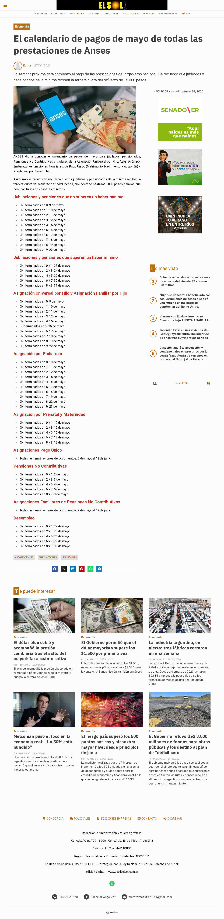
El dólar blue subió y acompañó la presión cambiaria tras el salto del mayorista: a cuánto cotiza (39, 651)
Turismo (94, 13)
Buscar (42, 13)
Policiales (76, 13)
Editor (27, 65)
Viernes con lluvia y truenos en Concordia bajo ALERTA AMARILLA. (185, 318)
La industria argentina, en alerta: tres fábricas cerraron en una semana (178, 648)
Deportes (148, 13)
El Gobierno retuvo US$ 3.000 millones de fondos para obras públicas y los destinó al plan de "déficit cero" (179, 744)
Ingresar (174, 818)
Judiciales (111, 13)
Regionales (130, 13)
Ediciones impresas (115, 818)
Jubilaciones (48, 557)
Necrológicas (168, 13)
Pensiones (69, 557)
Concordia (58, 13)
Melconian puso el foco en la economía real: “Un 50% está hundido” (42, 742)
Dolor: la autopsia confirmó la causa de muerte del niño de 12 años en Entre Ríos (185, 281)
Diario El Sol (181, 383)
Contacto (149, 818)
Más (185, 13)
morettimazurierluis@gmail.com (150, 897)
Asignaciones (24, 557)
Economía (22, 26)
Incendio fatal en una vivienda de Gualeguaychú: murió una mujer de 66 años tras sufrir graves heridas (184, 334)
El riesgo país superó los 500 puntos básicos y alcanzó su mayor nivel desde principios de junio (110, 744)
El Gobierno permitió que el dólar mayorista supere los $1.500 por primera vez (108, 648)
